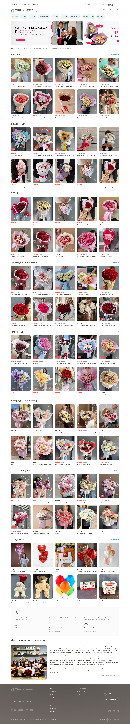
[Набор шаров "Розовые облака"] (109, 555)
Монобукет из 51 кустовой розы (107, 363)
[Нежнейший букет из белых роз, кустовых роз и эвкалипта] (65, 416)
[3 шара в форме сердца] (43, 555)
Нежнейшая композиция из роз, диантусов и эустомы (90, 155)
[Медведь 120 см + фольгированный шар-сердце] (21, 586)
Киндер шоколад (81, 602)
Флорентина (14, 395)
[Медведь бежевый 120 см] (43, 586)
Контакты (35, 4)
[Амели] (21, 448)
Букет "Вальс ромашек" (17, 155)
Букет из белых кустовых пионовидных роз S (66, 86)
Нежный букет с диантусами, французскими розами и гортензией (49, 464)
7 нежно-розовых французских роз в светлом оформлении (47, 294)
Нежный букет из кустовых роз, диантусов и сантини (46, 187)
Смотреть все (113, 54)
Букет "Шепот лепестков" (105, 464)
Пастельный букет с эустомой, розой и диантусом (89, 432)
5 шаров (57, 602)
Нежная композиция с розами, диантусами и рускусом (24, 533)
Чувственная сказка (104, 432)
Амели (12, 464)
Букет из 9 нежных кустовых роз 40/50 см (87, 86)
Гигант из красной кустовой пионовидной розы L (45, 86)
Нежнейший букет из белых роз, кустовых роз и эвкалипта (70, 432)
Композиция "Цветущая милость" (41, 533)
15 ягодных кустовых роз (105, 225)
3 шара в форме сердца (39, 571)
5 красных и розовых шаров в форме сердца (88, 571)
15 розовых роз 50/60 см (105, 256)
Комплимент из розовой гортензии (19, 187)
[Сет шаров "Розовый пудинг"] (21, 555)
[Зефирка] (65, 517)
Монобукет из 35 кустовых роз (18, 256)
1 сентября (25, 48)
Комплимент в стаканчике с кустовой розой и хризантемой (114, 155)
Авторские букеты (56, 48)
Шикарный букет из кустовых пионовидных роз (111, 86)
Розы (31, 48)
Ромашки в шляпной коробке (84, 533)
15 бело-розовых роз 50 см (18, 117)
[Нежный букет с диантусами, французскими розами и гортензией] (43, 448)
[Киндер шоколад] (87, 586)
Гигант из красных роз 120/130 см (64, 363)
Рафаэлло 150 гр (103, 602)
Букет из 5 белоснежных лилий (18, 86)
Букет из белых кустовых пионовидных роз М (44, 225)
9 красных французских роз (18, 325)
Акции (19, 48)
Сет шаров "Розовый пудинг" (18, 571)
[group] (47, 33)
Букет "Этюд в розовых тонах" (18, 432)
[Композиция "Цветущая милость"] (43, 517)
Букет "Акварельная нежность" (63, 464)
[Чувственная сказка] (109, 416)
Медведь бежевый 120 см (39, 602)
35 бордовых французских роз (107, 325)
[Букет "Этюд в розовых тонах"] (21, 416)
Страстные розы (59, 256)
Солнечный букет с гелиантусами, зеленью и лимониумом (69, 155)
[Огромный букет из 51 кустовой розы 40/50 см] (109, 379)
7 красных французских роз (106, 294)
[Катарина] (109, 517)
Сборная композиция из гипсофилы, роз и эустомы (112, 502)
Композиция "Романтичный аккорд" (20, 502)
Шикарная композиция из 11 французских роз (66, 325)
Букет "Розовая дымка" (39, 117)
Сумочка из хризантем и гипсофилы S (42, 155)
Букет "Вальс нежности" (39, 432)
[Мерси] (65, 555)
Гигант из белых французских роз (63, 294)
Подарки (72, 48)
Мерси (56, 571)
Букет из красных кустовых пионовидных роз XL (23, 363)
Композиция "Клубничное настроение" (109, 117)
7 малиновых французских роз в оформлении (44, 325)
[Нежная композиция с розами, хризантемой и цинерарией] (65, 486)
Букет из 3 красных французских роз (108, 187)
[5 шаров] (65, 586)
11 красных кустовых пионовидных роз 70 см (22, 225)
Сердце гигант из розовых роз (85, 395)
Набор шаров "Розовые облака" (107, 571)
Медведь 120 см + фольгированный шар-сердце (23, 602)
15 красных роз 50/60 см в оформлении (65, 117)
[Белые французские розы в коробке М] (87, 309)
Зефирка (57, 533)
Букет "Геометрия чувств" (83, 464)
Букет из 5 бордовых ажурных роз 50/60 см (44, 256)
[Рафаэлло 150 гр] (109, 586)
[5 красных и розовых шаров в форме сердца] (87, 555)
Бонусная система (15, 4)
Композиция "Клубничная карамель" (86, 187)
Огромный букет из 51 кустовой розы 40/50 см (111, 395)
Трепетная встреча (82, 502)
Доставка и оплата (26, 4)
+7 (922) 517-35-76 (99, 4)
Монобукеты (53, 705)
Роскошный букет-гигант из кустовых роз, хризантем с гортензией (94, 363)
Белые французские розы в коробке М (86, 325)
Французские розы (39, 48)
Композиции (65, 48)
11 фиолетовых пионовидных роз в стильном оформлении (92, 256)
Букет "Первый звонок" (61, 187)
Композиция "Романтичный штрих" (42, 502)
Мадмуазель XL (37, 363)
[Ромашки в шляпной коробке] (87, 517)
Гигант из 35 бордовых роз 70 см (63, 395)
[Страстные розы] (65, 240)
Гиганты (48, 48)
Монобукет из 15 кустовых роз (85, 117)
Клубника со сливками (83, 294)
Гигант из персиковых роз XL (40, 395)
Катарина (101, 533)
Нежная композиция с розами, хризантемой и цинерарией (69, 502)
